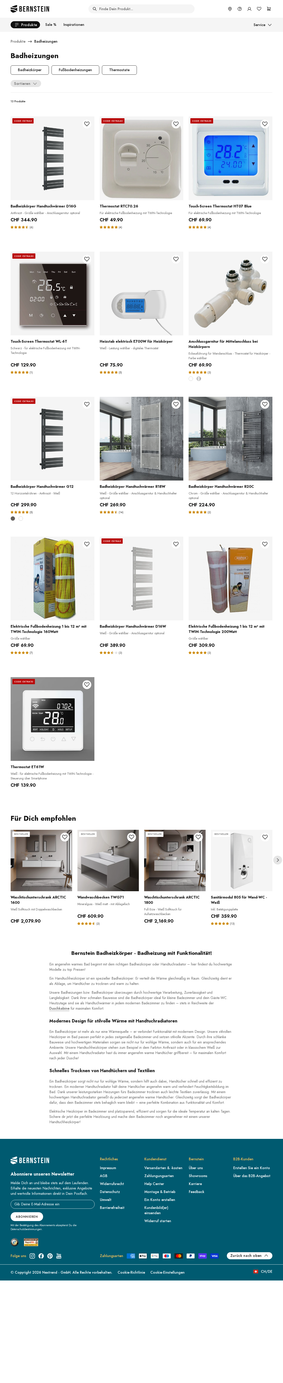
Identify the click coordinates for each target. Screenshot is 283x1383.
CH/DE (266, 1271)
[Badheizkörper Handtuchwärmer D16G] (52, 158)
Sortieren (22, 83)
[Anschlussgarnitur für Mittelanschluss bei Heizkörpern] (230, 293)
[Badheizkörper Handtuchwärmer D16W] (142, 578)
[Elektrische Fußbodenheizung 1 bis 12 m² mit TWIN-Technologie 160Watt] (52, 578)
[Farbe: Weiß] (191, 378)
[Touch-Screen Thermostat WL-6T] (52, 293)
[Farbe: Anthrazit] (13, 518)
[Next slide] (277, 860)
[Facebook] (41, 1256)
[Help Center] (239, 8)
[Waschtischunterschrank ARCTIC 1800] (175, 860)
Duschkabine (59, 1008)
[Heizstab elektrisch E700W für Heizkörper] (142, 293)
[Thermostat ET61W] (52, 719)
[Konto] (249, 8)
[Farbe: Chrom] (199, 378)
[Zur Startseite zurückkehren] (30, 9)
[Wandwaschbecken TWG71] (108, 860)
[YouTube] (58, 1256)
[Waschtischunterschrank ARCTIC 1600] (41, 860)
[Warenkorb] (268, 8)
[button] (20, 227)
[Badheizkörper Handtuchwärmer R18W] (142, 439)
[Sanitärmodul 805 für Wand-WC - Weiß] (241, 860)
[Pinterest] (50, 1256)
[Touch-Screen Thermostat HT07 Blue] (230, 158)
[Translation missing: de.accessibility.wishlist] (259, 8)
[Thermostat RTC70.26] (142, 158)
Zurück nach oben (246, 1255)
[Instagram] (32, 1256)
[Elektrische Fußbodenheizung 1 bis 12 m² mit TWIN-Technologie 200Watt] (230, 578)
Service (259, 24)
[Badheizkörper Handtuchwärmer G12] (52, 439)
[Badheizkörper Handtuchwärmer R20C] (230, 439)
